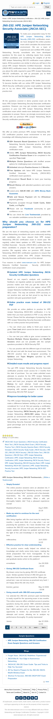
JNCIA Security (40, 450)
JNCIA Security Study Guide (23, 450)
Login (37, 3)
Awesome (12, 435)
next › (36, 627)
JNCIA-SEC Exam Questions (15, 442)
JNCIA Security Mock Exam (24, 444)
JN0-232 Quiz (18, 455)
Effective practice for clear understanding (23, 545)
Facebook (29, 209)
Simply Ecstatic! (13, 484)
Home (4, 18)
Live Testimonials (32, 215)
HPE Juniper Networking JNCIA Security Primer (32, 460)
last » (44, 627)
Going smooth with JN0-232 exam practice (24, 592)
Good (8, 435)
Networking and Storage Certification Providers (20, 712)
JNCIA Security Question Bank (27, 447)
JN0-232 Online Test (35, 452)
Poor (3, 435)
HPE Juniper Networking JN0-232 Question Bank (22, 463)
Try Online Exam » (26, 96)
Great (10, 435)
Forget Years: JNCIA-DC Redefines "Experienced (27, 655)
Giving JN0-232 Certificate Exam (19, 569)
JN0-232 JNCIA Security (17, 452)
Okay (6, 435)
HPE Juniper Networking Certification (20, 18)
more (47, 681)
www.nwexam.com (29, 262)
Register (47, 3)
